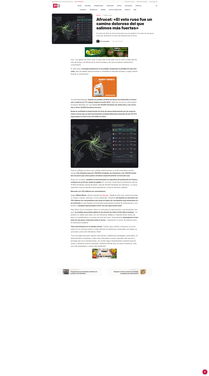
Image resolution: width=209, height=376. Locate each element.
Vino (134, 9)
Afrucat (105, 195)
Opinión (103, 9)
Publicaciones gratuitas (142, 1)
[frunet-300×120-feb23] (89, 253)
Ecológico (83, 9)
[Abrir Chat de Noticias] (204, 371)
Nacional (88, 5)
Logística (138, 5)
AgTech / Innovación (115, 9)
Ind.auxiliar (128, 5)
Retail (79, 5)
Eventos (127, 9)
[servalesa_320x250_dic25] (85, 87)
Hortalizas (110, 5)
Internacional (98, 5)
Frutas (119, 5)
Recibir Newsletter (79, 1)
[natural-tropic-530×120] (104, 52)
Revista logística (153, 1)
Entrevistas (93, 9)
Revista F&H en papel (129, 1)
